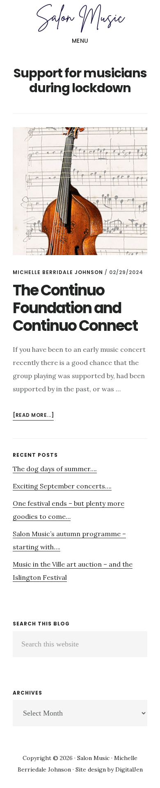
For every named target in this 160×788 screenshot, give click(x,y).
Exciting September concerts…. (62, 486)
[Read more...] (33, 416)
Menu (80, 41)
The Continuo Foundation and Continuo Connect (75, 308)
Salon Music (80, 18)
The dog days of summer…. (55, 469)
